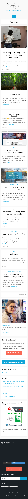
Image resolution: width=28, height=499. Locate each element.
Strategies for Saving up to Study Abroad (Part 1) (14, 212)
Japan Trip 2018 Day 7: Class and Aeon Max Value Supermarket (14, 55)
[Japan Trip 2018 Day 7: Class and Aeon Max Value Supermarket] (14, 37)
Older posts (21, 294)
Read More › (9, 67)
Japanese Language (16, 271)
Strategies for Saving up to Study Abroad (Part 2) (13, 386)
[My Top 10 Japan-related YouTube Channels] (14, 175)
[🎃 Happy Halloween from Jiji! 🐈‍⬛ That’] (14, 453)
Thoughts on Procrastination (9, 396)
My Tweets (4, 372)
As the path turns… (14, 94)
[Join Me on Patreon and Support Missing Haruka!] (14, 138)
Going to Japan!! (14, 115)
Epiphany (14, 254)
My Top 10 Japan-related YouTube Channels (14, 188)
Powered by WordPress (7, 495)
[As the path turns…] (14, 81)
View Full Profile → (6, 332)
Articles (12, 184)
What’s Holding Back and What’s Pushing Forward (14, 275)
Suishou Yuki (6, 325)
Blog (14, 91)
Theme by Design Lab (20, 495)
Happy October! (6, 390)
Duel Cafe (4, 393)
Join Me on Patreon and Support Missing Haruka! (14, 151)
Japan (16, 184)
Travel (15, 209)
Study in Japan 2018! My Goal (14, 234)
